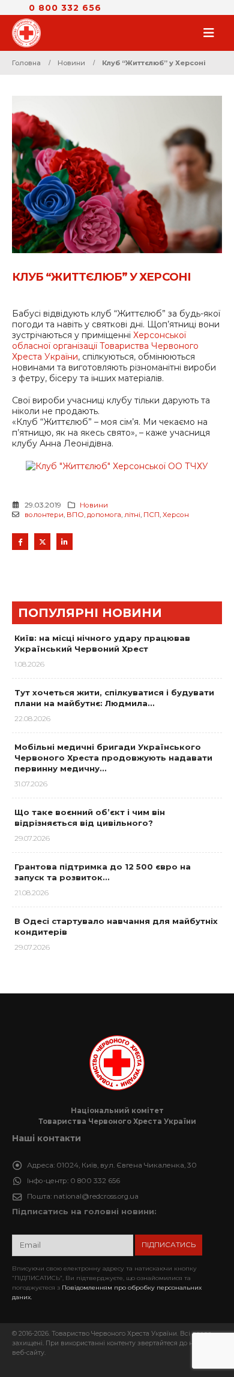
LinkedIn (64, 541)
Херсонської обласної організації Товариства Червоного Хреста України (105, 346)
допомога (104, 514)
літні (132, 514)
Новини (94, 505)
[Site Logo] (30, 33)
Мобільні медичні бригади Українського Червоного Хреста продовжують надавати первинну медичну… (113, 757)
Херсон (176, 514)
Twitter (42, 541)
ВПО (75, 514)
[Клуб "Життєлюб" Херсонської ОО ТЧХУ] (117, 465)
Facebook (20, 541)
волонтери (44, 514)
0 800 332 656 (65, 8)
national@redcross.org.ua (96, 1196)
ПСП (151, 514)
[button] (212, 33)
